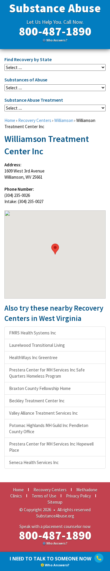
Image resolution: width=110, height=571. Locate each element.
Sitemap (55, 502)
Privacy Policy (78, 496)
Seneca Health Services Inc (34, 462)
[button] (55, 249)
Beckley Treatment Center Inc (37, 400)
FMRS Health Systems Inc (32, 333)
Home (9, 120)
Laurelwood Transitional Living (37, 345)
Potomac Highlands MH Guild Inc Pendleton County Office (48, 428)
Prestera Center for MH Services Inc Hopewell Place (51, 447)
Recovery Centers (34, 120)
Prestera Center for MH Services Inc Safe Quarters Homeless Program (47, 373)
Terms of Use (44, 496)
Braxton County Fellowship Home (40, 388)
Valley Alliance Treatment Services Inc (43, 413)
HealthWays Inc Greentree (33, 357)
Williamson (63, 120)
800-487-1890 (55, 31)
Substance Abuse (55, 8)
